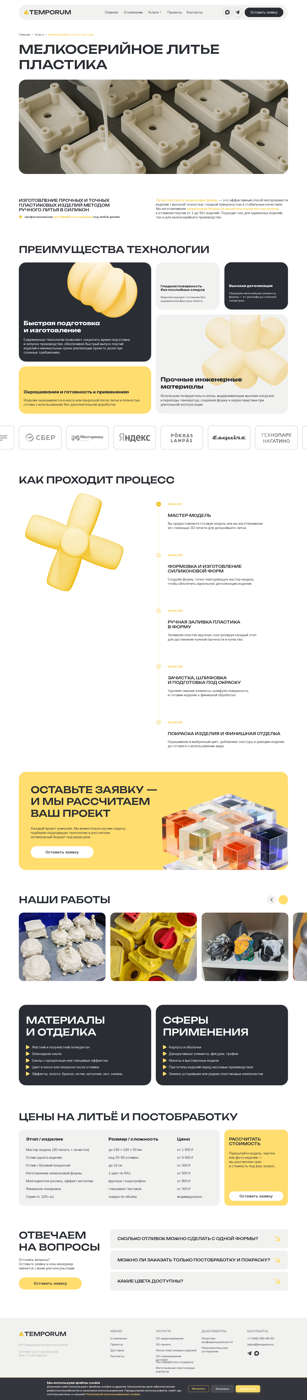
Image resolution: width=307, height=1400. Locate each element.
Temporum (50, 12)
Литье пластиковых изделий (176, 1350)
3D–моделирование (170, 1338)
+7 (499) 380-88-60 (260, 1338)
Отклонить (222, 1388)
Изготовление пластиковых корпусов (175, 1369)
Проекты (116, 1344)
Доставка (117, 1350)
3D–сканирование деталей (168, 1357)
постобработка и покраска (73, 217)
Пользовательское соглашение (214, 1349)
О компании (118, 1338)
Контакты (117, 1356)
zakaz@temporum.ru (260, 1344)
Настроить (198, 1388)
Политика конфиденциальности (217, 1340)
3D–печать (163, 1344)
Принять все (248, 1388)
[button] (264, 12)
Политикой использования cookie (112, 1394)
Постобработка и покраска (174, 1362)
